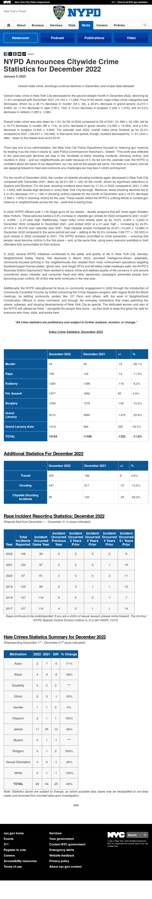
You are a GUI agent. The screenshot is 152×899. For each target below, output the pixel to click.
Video (131, 37)
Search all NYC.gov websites (133, 2)
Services (56, 25)
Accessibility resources (20, 861)
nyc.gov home (14, 833)
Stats (72, 25)
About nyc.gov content (65, 866)
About (21, 25)
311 (113, 2)
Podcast (57, 37)
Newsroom (20, 37)
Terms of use (13, 866)
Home (9, 25)
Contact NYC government (67, 844)
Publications (94, 37)
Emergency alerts (61, 850)
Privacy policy (59, 861)
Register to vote (15, 850)
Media (86, 25)
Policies (119, 25)
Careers (102, 25)
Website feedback (61, 855)
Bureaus (38, 25)
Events (9, 839)
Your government (61, 839)
